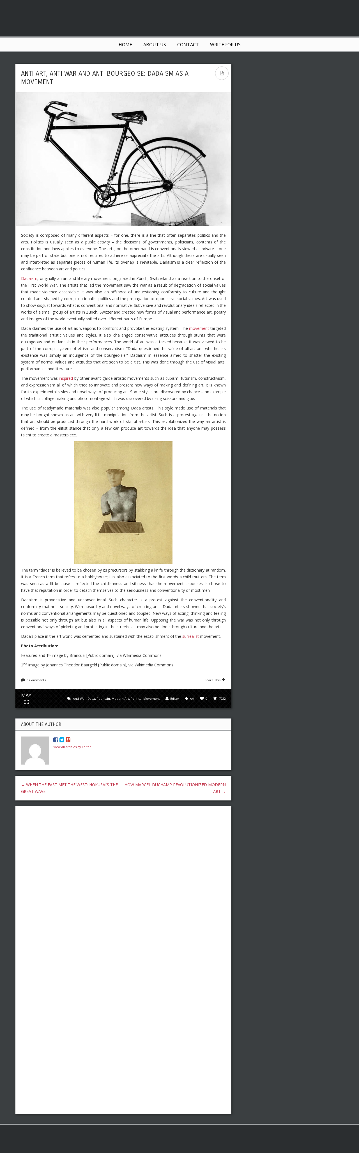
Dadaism (29, 278)
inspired (66, 378)
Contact (188, 44)
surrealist (190, 636)
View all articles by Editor (72, 747)
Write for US (225, 44)
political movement (145, 698)
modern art (120, 698)
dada (91, 698)
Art (192, 698)
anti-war (79, 698)
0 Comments (36, 680)
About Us (154, 44)
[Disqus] (123, 883)
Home (125, 44)
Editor (174, 698)
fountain (103, 698)
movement (199, 328)
